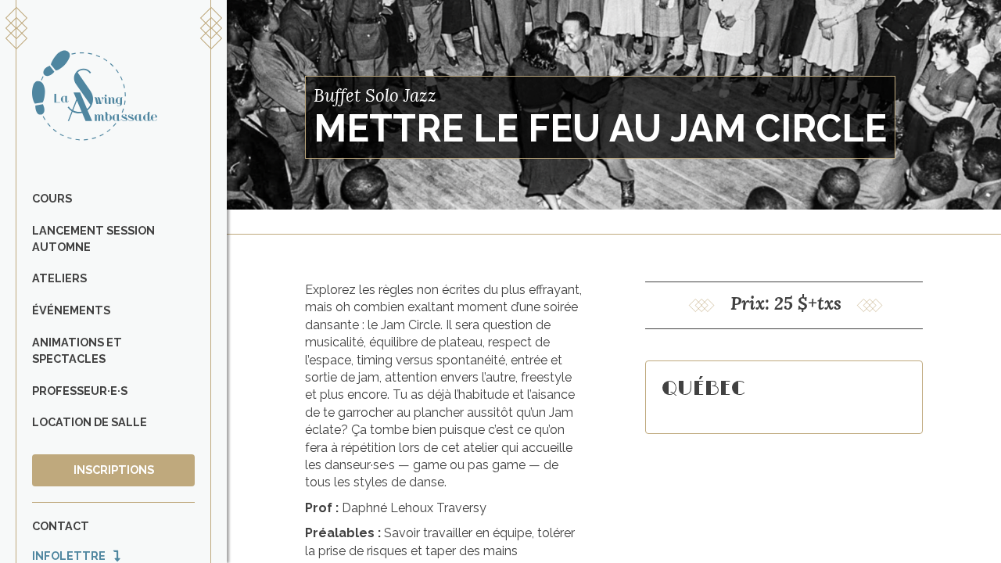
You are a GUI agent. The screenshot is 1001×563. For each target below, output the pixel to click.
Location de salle (89, 422)
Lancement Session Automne (93, 238)
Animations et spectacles (77, 350)
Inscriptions (114, 469)
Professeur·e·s (79, 390)
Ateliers (59, 278)
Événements (71, 310)
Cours (52, 198)
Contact (60, 526)
